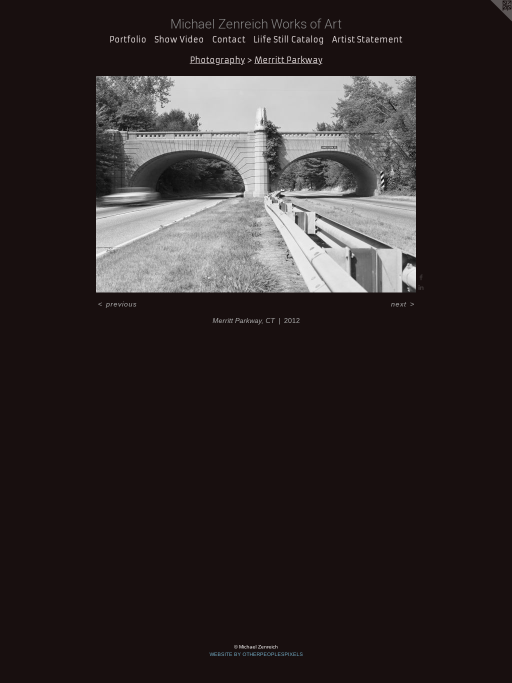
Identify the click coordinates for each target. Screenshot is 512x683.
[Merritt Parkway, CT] (256, 184)
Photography (217, 60)
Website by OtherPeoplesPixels (256, 654)
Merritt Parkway (288, 60)
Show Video (179, 39)
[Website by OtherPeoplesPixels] (492, 20)
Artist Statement (367, 39)
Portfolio (128, 39)
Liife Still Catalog (289, 39)
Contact (229, 39)
